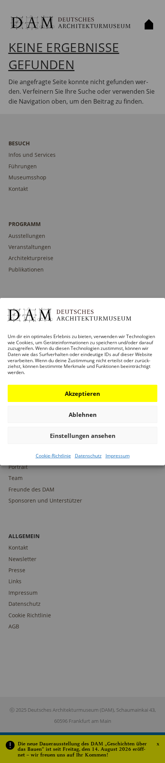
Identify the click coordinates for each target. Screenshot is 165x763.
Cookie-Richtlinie (53, 455)
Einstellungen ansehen (83, 435)
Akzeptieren (82, 393)
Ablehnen (83, 414)
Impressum (118, 455)
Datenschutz (88, 455)
